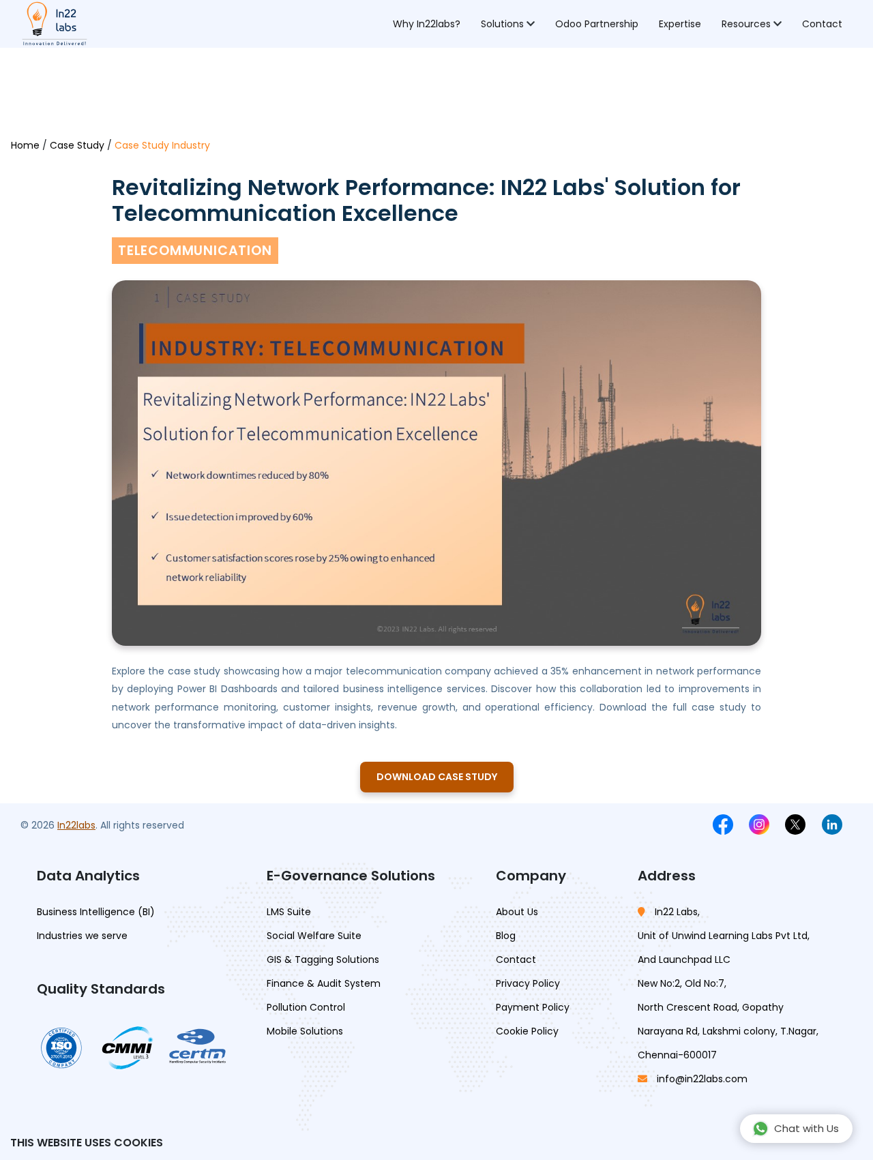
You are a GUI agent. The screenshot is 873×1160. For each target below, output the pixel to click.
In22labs (76, 825)
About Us (517, 912)
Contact (822, 24)
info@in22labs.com (702, 1079)
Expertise (680, 24)
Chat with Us (806, 1128)
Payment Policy (532, 1007)
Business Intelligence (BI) (96, 912)
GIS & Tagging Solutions (323, 959)
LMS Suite (289, 912)
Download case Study (436, 777)
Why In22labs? (426, 24)
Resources (747, 24)
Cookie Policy (527, 1031)
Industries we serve (82, 935)
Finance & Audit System (324, 983)
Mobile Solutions (305, 1031)
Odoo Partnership (596, 24)
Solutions (504, 24)
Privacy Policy (528, 983)
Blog (506, 935)
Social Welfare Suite (314, 935)
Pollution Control (306, 1007)
